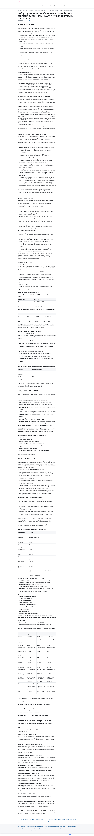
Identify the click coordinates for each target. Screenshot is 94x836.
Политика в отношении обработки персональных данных (32, 826)
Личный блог (24, 10)
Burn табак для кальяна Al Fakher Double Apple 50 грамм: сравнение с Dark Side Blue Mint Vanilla (30, 819)
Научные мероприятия (29, 5)
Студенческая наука (39, 5)
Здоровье (52, 829)
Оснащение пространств (23, 7)
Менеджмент (20, 5)
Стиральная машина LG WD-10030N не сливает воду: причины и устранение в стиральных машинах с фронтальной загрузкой (62, 819)
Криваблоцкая (21, 798)
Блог (18, 826)
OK (70, 834)
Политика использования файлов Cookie (53, 826)
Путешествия (20, 831)
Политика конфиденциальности (69, 826)
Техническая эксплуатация (62, 5)
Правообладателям (21, 828)
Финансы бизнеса (45, 829)
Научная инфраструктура (50, 5)
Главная (19, 10)
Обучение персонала (60, 829)
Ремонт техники (68, 829)
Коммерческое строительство (35, 829)
